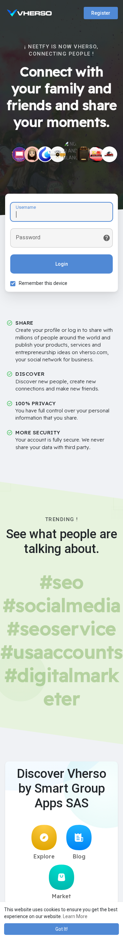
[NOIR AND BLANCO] (71, 148)
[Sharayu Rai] (32, 154)
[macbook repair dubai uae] (19, 154)
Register (100, 13)
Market (61, 896)
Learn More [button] (75, 916)
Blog (79, 856)
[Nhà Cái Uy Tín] (58, 154)
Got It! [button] (61, 929)
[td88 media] (96, 154)
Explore (44, 856)
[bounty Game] (84, 154)
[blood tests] (45, 154)
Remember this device (43, 283)
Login (61, 264)
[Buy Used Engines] (109, 154)
